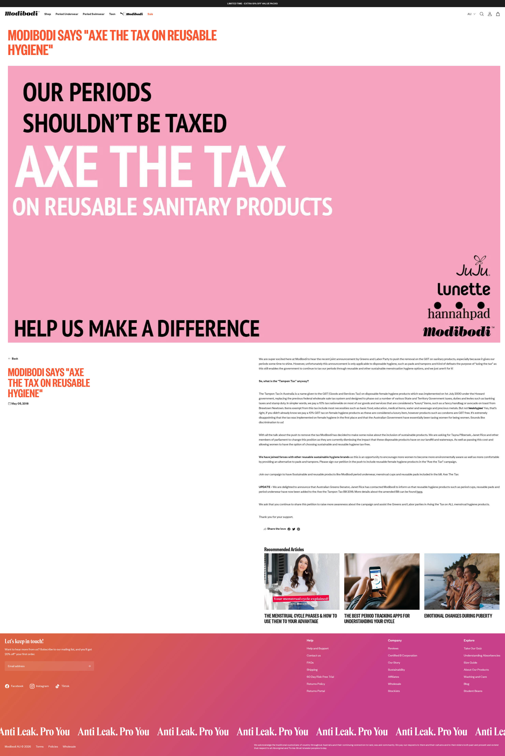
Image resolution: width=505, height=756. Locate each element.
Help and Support (318, 648)
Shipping (312, 669)
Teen (112, 14)
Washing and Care (475, 677)
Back (15, 358)
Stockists (394, 691)
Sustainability (396, 669)
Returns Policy (316, 684)
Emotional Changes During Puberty (458, 615)
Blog (466, 684)
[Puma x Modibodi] (134, 14)
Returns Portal (316, 691)
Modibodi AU (13, 746)
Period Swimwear (93, 14)
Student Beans (473, 691)
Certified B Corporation (402, 655)
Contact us (314, 655)
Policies (53, 746)
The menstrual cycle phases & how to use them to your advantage (300, 618)
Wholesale (394, 684)
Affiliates (393, 677)
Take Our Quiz (473, 648)
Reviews (393, 648)
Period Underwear (67, 14)
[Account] (489, 14)
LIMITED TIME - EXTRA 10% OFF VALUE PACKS (252, 3)
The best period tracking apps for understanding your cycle (377, 618)
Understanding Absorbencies (482, 655)
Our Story (394, 662)
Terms (40, 746)
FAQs (310, 662)
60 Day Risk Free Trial (320, 677)
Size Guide (470, 662)
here (419, 491)
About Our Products (476, 669)
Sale (150, 14)
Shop (47, 14)
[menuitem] (134, 14)
